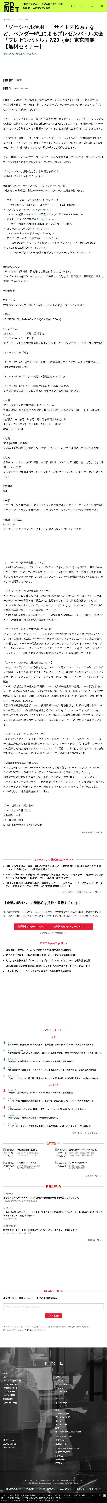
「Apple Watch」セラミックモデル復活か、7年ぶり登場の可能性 (38, 971)
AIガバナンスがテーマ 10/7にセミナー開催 (43, 4)
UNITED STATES (62, 1452)
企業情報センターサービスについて (71, 926)
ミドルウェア (61, 1406)
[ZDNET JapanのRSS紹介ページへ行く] (61, 1363)
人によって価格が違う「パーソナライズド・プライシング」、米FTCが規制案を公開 (48, 960)
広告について (66, 1489)
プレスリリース (10, 1391)
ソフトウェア (61, 1391)
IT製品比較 (8, 1399)
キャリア (59, 1421)
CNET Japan (30, 1330)
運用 (57, 1410)
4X (4, 1436)
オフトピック (61, 1424)
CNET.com (60, 1440)
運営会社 (80, 1489)
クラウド (59, 1380)
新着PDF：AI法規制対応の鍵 (36, 8)
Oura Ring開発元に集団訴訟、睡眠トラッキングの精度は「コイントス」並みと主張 (48, 966)
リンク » (50, 200)
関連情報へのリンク (90, 832)
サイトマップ (95, 1489)
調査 (57, 1428)
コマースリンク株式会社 (14, 54)
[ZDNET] (11, 6)
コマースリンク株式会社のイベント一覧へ (80, 892)
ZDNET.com (60, 1444)
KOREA (58, 1463)
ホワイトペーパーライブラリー (85, 1133)
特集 (5, 1373)
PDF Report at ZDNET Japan (68, 1432)
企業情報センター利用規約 (51, 933)
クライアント (61, 1384)
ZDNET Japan (8, 20)
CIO (57, 1377)
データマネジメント (64, 1417)
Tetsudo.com (9, 1447)
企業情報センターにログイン (32, 926)
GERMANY (60, 1459)
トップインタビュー (12, 1380)
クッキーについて (47, 1489)
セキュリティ (61, 1388)
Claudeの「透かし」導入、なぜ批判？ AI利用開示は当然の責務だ (39, 950)
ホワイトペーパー (11, 1384)
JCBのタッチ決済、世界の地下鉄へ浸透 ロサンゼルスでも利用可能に (41, 955)
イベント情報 (23, 20)
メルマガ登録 (53, 1316)
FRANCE (59, 1456)
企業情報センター (11, 1388)
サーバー (59, 1395)
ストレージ (60, 1399)
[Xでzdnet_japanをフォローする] (53, 1363)
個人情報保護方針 (13, 1489)
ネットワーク (61, 1402)
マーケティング (62, 1413)
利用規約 (30, 1489)
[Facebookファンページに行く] (45, 1363)
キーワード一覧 (10, 1402)
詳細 (47, 1500)
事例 (5, 1377)
